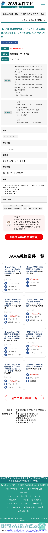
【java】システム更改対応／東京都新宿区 (34, 367)
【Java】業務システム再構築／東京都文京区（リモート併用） (34, 303)
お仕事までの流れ (24, 485)
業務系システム (24, 206)
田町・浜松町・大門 (35, 208)
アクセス (21, 489)
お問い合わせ (10, 489)
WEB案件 (36, 503)
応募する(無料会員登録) (24, 237)
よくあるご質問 (40, 485)
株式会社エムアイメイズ (30, 496)
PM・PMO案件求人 (13, 507)
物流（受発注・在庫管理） (12, 208)
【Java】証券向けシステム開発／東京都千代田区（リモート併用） (12, 303)
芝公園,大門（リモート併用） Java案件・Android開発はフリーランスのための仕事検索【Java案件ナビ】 (23, 526)
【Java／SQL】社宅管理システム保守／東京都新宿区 (34, 269)
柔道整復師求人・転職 (32, 507)
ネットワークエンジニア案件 (18, 503)
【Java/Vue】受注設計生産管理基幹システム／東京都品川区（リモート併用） (12, 335)
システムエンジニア (10, 136)
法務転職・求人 (24, 511)
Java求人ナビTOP (8, 485)
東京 (25, 208)
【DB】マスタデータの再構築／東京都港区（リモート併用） (34, 334)
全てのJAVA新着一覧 (24, 398)
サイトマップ (13, 496)
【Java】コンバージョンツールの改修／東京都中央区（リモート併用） (12, 270)
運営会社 (23, 492)
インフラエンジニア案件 (29, 500)
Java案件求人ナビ (17, 7)
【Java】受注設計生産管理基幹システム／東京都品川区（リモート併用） (12, 368)
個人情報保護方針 (35, 489)
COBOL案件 (12, 500)
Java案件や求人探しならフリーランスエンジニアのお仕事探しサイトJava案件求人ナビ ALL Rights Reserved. (27, 530)
